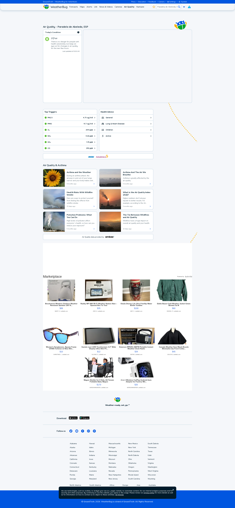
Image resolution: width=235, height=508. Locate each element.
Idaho (91, 447)
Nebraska (112, 467)
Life (95, 7)
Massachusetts (114, 443)
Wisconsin (152, 475)
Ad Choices (119, 495)
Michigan (112, 447)
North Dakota (133, 455)
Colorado (73, 463)
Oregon (131, 467)
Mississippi (113, 455)
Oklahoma (132, 463)
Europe (125, 485)
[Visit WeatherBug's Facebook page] (82, 431)
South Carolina (134, 479)
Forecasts (73, 7)
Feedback (152, 2)
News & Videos (106, 7)
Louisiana (93, 471)
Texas (150, 451)
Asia (138, 485)
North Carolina (134, 451)
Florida (72, 475)
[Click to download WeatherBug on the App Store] (73, 418)
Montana (112, 463)
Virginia (151, 463)
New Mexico (133, 443)
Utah (150, 455)
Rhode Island (133, 475)
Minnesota (113, 451)
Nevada (112, 471)
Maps (82, 7)
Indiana (92, 455)
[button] (173, 489)
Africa (112, 485)
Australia (152, 485)
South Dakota (153, 443)
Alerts (89, 7)
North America (75, 485)
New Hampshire (115, 475)
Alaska (72, 447)
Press (133, 2)
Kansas (92, 463)
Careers (162, 2)
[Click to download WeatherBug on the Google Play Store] (84, 418)
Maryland (92, 479)
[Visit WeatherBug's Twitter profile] (70, 431)
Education (142, 2)
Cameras (118, 7)
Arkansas (73, 455)
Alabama (73, 443)
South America (95, 485)
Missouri (112, 459)
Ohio (130, 459)
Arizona (73, 451)
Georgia (73, 479)
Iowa (91, 459)
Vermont (151, 459)
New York (132, 447)
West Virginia (153, 471)
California (73, 459)
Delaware (73, 471)
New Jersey (113, 479)
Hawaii (92, 443)
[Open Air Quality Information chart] (78, 32)
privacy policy (149, 493)
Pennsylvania (133, 471)
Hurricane (140, 7)
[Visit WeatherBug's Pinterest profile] (94, 431)
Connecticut (74, 467)
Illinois (91, 451)
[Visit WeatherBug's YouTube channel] (76, 431)
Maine (91, 475)
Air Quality (129, 7)
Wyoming (151, 479)
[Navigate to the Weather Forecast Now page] (55, 6)
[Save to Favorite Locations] (154, 7)
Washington (152, 467)
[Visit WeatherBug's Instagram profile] (88, 431)
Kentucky (92, 467)
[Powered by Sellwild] (188, 276)
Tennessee (152, 447)
